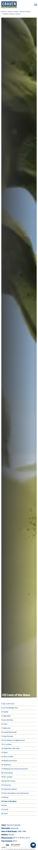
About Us (4, 11)
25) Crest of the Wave (8, 801)
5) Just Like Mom (7, 720)
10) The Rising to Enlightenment (13, 740)
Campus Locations (13, 11)
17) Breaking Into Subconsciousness (14, 769)
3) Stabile (4, 712)
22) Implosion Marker (9, 789)
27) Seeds (4, 809)
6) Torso (4, 724)
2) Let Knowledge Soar (9, 708)
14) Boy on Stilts (7, 757)
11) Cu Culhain (6, 744)
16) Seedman (6, 765)
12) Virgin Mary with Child (10, 748)
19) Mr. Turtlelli (6, 777)
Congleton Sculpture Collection (12, 14)
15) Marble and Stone (9, 761)
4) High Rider (6, 716)
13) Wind (4, 753)
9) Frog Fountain (7, 736)
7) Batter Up (5, 728)
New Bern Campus (25, 11)
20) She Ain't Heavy (8, 781)
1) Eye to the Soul (7, 704)
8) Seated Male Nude (9, 732)
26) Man (4, 805)
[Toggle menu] (35, 5)
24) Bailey (4, 797)
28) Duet (4, 814)
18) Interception (7, 773)
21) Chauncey (6, 785)
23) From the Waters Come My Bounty (15, 793)
